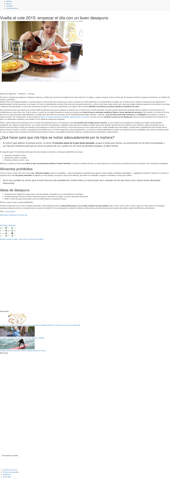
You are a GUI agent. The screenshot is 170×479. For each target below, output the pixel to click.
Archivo (9, 1)
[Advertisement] (56, 87)
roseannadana (10, 211)
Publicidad (6, 474)
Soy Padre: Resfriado (8, 225)
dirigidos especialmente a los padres (76, 117)
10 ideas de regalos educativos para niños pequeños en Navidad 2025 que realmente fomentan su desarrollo (40, 325)
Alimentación (4, 215)
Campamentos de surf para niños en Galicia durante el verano (23, 350)
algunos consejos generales (50, 117)
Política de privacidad (11, 472)
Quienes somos (12, 8)
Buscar (9, 3)
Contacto (9, 6)
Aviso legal (7, 477)
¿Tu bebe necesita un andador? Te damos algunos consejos (22, 338)
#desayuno (14, 215)
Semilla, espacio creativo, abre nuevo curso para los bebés (21, 239)
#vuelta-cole (22, 215)
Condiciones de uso (10, 470)
